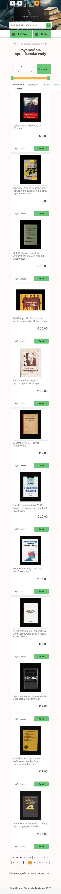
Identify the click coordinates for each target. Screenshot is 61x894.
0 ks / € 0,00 (45, 3)
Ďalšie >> (43, 862)
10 (35, 862)
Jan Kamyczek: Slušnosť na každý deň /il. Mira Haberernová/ (30, 319)
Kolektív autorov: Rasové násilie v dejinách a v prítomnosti (30, 697)
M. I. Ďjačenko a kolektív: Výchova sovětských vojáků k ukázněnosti (29, 256)
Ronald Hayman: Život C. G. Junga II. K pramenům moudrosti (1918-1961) (30, 508)
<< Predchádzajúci (22, 857)
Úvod (16, 44)
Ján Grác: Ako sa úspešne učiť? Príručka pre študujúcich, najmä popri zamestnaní (30, 191)
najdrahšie (45, 84)
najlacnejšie (32, 84)
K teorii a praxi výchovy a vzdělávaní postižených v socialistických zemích (26, 761)
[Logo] (28, 14)
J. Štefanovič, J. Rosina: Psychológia (26, 444)
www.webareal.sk (40, 873)
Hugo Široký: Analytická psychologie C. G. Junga (26, 382)
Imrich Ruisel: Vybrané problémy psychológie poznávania (30, 825)
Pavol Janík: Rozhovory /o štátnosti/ (27, 127)
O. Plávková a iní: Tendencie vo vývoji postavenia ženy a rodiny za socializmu (29, 634)
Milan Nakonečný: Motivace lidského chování (27, 570)
